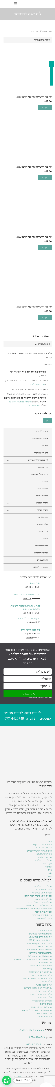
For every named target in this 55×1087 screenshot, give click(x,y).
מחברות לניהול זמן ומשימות (39, 949)
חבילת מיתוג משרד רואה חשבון (38, 896)
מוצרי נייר (27, 481)
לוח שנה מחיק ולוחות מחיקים (27, 460)
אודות (49, 873)
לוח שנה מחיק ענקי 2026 (40, 937)
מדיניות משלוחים (37, 384)
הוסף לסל (44, 107)
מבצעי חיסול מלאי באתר (39, 474)
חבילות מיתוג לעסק (43, 860)
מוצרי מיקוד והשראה (41, 553)
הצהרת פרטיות (15, 1076)
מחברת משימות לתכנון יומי (40, 956)
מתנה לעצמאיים (42, 560)
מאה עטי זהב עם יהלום (41, 1007)
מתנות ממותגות (43, 517)
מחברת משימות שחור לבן (40, 953)
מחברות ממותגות (44, 857)
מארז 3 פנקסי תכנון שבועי (40, 972)
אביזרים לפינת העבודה (27, 439)
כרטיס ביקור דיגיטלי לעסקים (39, 851)
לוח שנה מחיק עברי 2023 (40, 940)
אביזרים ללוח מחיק (27, 431)
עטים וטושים (46, 1004)
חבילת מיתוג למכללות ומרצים (39, 902)
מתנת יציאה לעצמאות (40, 567)
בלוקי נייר (27, 446)
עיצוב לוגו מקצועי (44, 918)
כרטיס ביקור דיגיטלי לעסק (26, 797)
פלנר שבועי (47, 981)
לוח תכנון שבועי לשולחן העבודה (37, 978)
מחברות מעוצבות (27, 503)
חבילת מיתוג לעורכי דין (42, 892)
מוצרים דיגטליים (27, 489)
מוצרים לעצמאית (42, 496)
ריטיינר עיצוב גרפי (44, 854)
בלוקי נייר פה (34, 405)
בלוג (50, 870)
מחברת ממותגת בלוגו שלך (40, 933)
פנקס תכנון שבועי (44, 985)
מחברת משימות (45, 962)
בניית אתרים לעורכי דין (39, 809)
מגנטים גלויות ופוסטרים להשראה (37, 1010)
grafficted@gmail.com (31, 1030)
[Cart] (3, 4)
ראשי (49, 841)
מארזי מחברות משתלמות (41, 965)
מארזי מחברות (43, 467)
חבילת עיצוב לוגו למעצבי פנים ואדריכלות (34, 908)
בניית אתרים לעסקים (42, 844)
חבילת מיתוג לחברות (43, 899)
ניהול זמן (45, 828)
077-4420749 (14, 718)
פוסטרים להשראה (41, 546)
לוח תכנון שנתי (45, 1016)
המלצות (48, 866)
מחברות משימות (27, 510)
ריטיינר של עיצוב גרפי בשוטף (39, 905)
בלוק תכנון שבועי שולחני (41, 975)
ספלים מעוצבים (42, 524)
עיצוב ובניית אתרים (43, 889)
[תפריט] (15, 4)
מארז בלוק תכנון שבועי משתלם (38, 988)
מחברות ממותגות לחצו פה (20, 401)
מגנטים (45, 538)
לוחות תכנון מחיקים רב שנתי (39, 943)
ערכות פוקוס (27, 531)
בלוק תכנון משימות (43, 991)
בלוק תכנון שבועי (44, 997)
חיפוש (47, 344)
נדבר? (49, 876)
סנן (47, 421)
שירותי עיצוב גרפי (44, 847)
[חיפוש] (9, 4)
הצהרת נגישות (30, 1076)
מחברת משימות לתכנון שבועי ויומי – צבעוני (32, 959)
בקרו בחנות (47, 863)
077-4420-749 (37, 1037)
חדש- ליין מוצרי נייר (41, 453)
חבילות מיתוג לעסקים (42, 886)
